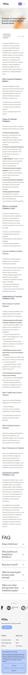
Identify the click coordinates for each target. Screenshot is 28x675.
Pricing (3, 646)
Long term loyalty (6, 36)
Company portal (6, 640)
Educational (5, 37)
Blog (17, 643)
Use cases (19, 646)
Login (20, 3)
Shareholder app (6, 643)
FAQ (17, 640)
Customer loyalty (6, 34)
